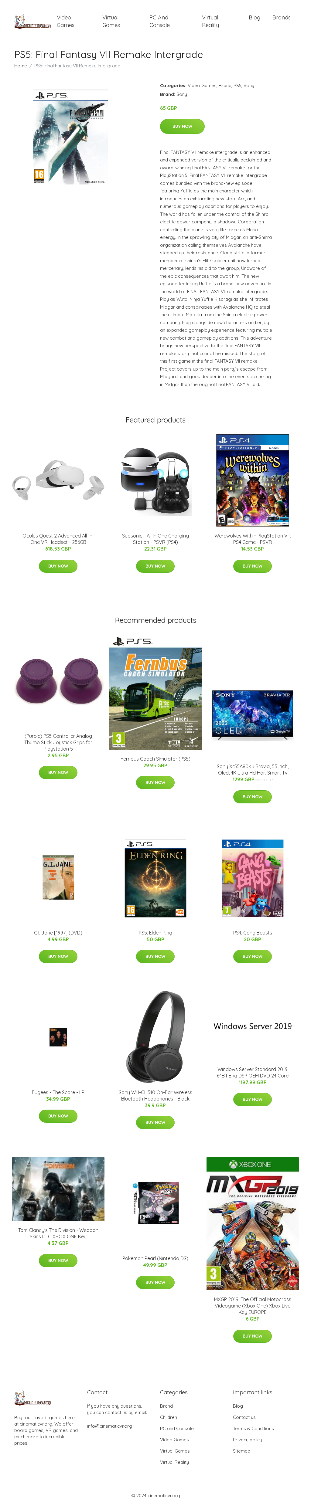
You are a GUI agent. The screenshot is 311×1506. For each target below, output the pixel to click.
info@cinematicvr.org (109, 1426)
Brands (281, 17)
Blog (254, 17)
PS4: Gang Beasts (252, 933)
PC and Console (159, 21)
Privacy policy (247, 1440)
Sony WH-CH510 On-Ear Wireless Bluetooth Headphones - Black (155, 1095)
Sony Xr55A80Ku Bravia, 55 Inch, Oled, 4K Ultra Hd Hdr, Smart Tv (253, 769)
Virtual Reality (210, 21)
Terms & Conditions (253, 1428)
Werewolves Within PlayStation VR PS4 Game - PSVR (252, 539)
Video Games (65, 21)
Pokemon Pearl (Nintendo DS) (155, 1258)
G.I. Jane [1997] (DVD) (58, 933)
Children (168, 1417)
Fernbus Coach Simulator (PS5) (155, 759)
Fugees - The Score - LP (58, 1092)
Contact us (244, 1417)
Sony (249, 85)
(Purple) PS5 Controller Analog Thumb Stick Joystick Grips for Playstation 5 (58, 742)
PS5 (237, 85)
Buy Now (182, 126)
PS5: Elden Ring (155, 933)
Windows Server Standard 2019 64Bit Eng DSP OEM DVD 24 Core (253, 1072)
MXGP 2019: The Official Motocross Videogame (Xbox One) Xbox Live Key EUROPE (252, 1305)
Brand (225, 85)
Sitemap (241, 1451)
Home (20, 66)
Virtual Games (111, 21)
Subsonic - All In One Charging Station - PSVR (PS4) (155, 539)
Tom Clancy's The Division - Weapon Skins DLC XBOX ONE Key (58, 1233)
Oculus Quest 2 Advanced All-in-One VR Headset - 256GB (58, 539)
